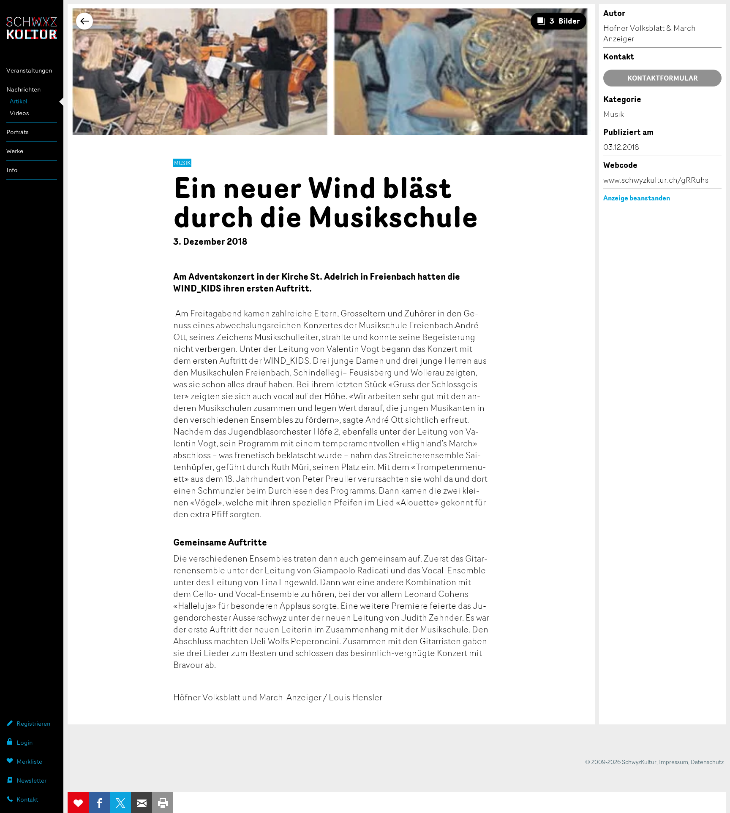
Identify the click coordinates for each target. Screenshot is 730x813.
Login (24, 742)
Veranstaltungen (29, 70)
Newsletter (31, 780)
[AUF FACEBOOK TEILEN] (99, 802)
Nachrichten (23, 89)
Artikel (18, 101)
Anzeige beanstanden (636, 198)
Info (12, 169)
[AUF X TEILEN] (120, 802)
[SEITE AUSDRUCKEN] (162, 802)
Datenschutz (707, 762)
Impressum (673, 762)
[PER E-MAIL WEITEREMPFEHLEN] (141, 802)
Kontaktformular (662, 78)
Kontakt (27, 799)
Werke (14, 150)
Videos (19, 112)
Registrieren (33, 723)
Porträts (17, 131)
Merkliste (29, 761)
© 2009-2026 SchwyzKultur (620, 762)
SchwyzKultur (31, 28)
